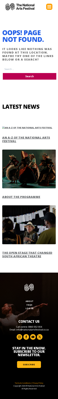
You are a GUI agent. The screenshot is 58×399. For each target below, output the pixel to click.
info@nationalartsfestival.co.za (32, 329)
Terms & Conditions (23, 383)
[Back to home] (20, 6)
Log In (30, 308)
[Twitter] (40, 337)
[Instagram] (19, 337)
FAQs (30, 304)
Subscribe (29, 364)
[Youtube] (33, 337)
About (30, 301)
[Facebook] (26, 337)
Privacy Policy (38, 383)
